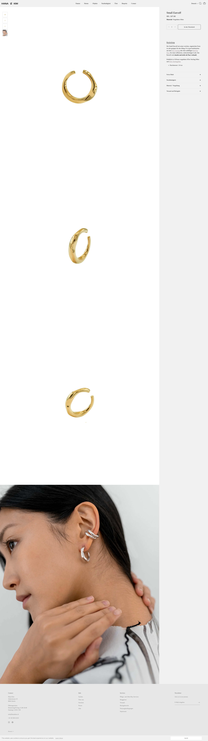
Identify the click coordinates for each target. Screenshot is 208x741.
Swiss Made (170, 74)
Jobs (79, 708)
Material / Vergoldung (173, 85)
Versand (122, 702)
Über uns (81, 699)
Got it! (186, 738)
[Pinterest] (12, 722)
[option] (5, 21)
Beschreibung (171, 42)
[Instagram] (9, 722)
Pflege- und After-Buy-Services (129, 697)
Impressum (123, 711)
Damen (78, 3)
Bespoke (124, 3)
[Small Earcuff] (5, 20)
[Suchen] (200, 3)
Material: (169, 19)
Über (116, 3)
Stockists (81, 702)
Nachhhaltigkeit (171, 80)
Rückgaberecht (124, 705)
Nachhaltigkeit (105, 3)
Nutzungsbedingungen (126, 708)
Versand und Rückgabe (173, 91)
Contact (133, 3)
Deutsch (193, 3)
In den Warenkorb (189, 27)
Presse (80, 705)
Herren (86, 3)
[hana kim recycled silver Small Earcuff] (5, 33)
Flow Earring (176, 50)
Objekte (95, 3)
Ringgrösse (123, 699)
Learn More (59, 738)
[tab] (171, 42)
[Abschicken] (199, 702)
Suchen (80, 697)
